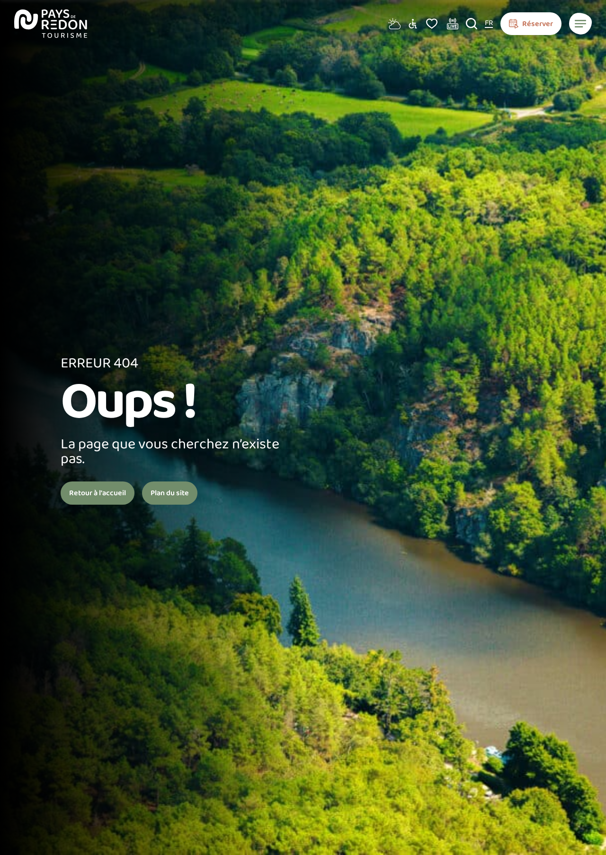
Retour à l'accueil (97, 493)
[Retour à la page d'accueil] (50, 23)
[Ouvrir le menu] (580, 23)
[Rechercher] (471, 23)
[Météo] (393, 23)
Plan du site (170, 493)
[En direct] (452, 23)
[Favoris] (431, 23)
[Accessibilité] (413, 23)
